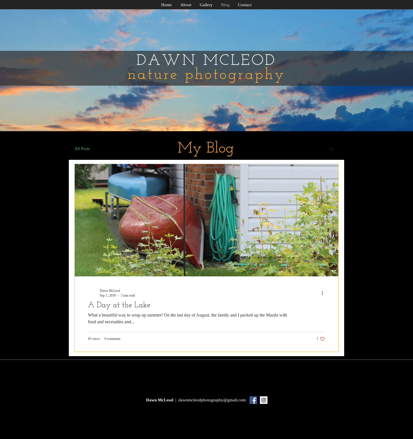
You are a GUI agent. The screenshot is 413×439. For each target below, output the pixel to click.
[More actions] (324, 293)
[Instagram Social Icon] (263, 400)
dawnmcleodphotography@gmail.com (212, 400)
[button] (331, 149)
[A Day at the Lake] (206, 220)
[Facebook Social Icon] (253, 400)
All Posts (82, 148)
